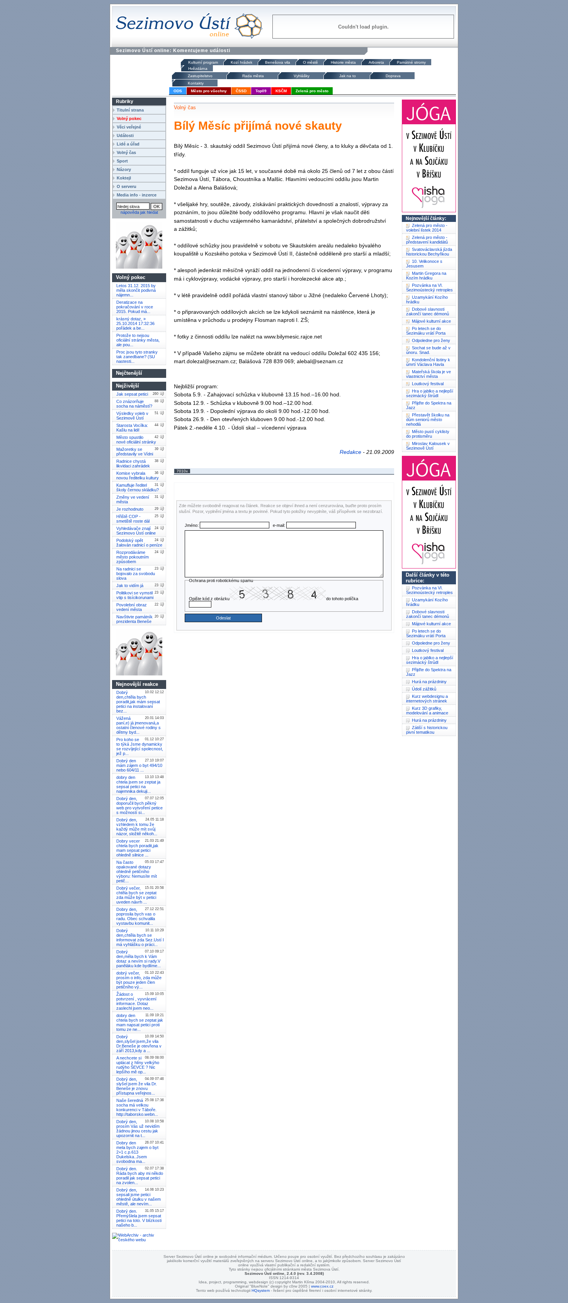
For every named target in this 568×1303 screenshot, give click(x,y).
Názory (124, 169)
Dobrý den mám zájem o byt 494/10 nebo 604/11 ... (139, 765)
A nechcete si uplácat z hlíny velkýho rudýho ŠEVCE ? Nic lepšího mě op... (137, 1065)
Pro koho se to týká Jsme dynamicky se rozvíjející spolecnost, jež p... (139, 746)
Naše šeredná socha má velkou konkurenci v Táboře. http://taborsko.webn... (137, 1107)
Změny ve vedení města (132, 499)
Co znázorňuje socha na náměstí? (134, 403)
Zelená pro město (312, 91)
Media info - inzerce (136, 195)
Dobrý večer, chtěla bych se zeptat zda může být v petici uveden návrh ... (136, 895)
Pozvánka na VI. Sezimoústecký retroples (429, 287)
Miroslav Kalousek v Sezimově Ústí (428, 445)
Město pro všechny (209, 91)
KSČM (281, 91)
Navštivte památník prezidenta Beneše (134, 619)
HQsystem (261, 1290)
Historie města (343, 62)
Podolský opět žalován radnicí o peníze (139, 542)
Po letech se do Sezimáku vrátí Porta (426, 330)
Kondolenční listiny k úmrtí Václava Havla (428, 362)
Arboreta (376, 62)
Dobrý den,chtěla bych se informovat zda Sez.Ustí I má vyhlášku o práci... (140, 937)
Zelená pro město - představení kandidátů (427, 239)
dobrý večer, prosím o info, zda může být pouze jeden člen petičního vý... (139, 980)
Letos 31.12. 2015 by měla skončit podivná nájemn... (136, 290)
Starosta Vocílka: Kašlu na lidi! (132, 427)
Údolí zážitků (424, 689)
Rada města (253, 76)
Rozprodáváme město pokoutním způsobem (132, 557)
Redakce (350, 452)
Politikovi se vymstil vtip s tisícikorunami (134, 595)
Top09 (261, 91)
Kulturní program (203, 62)
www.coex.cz (322, 1286)
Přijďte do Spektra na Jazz (428, 405)
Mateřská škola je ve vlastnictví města (428, 374)
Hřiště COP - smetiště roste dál (133, 518)
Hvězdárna (197, 68)
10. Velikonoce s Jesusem (424, 263)
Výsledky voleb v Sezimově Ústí (132, 415)
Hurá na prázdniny (429, 681)
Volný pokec (129, 118)
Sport (122, 161)
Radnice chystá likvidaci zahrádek (133, 463)
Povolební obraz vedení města (131, 607)
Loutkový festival (428, 383)
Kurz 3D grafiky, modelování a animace (427, 710)
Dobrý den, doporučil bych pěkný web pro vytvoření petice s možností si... (139, 805)
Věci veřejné (129, 127)
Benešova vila (277, 62)
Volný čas (126, 152)
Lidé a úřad (128, 144)
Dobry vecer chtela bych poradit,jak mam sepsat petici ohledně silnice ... (137, 848)
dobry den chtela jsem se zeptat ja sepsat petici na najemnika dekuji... (138, 784)
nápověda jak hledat (139, 212)
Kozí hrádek (241, 62)
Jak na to (347, 76)
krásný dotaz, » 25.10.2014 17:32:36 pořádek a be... (135, 323)
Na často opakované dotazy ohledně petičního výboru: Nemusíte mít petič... (136, 871)
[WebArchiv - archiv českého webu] (139, 1239)
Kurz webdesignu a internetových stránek (427, 698)
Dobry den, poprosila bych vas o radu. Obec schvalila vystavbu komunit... (135, 916)
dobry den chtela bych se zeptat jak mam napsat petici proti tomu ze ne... (139, 1022)
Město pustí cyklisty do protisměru (427, 433)
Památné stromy (411, 62)
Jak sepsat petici (132, 394)
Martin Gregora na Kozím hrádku (426, 275)
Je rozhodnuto (129, 509)
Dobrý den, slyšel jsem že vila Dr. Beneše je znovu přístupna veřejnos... (136, 1086)
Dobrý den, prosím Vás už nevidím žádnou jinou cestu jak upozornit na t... (138, 1128)
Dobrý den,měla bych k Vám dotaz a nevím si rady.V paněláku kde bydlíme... (138, 958)
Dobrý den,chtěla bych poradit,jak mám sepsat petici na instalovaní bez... (138, 701)
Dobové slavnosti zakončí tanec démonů (427, 311)
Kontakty (196, 83)
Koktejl (124, 178)
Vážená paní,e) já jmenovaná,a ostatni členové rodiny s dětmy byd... (138, 725)
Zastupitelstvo (200, 76)
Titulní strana (130, 110)
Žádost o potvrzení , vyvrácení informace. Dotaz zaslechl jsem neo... (136, 1001)
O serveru (126, 186)
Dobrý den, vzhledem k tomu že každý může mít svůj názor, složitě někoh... (136, 826)
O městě (310, 62)
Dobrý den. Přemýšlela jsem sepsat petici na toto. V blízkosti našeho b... (139, 1218)
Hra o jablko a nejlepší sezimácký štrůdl (429, 393)
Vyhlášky (302, 76)
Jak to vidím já (129, 585)
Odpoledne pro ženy (431, 340)
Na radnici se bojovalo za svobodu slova (135, 573)
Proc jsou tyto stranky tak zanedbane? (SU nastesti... (137, 357)
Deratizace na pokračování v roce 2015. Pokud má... (134, 307)
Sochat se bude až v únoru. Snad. (428, 350)
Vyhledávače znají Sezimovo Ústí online (136, 530)
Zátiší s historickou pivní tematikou (426, 729)
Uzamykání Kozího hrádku (427, 299)
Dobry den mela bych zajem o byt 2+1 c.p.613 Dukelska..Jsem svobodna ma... (137, 1152)
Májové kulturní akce (431, 321)
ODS (177, 91)
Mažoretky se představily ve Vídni (134, 451)
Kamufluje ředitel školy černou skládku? (137, 487)
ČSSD (241, 91)
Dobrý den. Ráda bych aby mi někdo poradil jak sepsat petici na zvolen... (139, 1175)
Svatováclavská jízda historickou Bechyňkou (429, 251)
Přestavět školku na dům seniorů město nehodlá (427, 419)
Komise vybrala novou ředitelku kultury (137, 475)
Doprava (393, 76)
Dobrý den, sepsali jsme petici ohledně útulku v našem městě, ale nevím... (138, 1197)
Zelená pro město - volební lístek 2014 (426, 227)
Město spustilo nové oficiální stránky (136, 439)
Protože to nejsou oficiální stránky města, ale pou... (138, 340)
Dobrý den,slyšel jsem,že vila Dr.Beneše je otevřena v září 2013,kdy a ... (139, 1043)
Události (125, 135)
